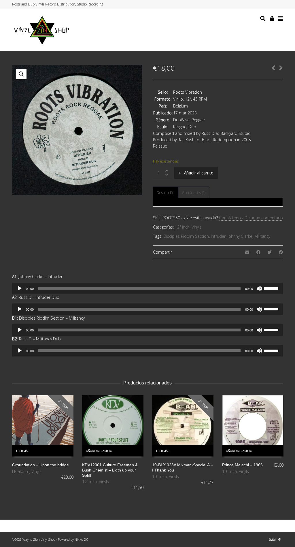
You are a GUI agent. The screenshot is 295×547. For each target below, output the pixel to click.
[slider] (272, 288)
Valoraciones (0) (193, 192)
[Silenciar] (259, 288)
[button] (21, 74)
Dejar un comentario (264, 217)
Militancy (262, 236)
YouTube (276, 4)
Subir (273, 539)
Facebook (265, 4)
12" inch (182, 227)
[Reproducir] (19, 288)
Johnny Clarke (240, 236)
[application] (147, 288)
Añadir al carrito (198, 173)
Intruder (218, 236)
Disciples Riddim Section (186, 236)
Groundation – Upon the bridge (40, 465)
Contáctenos (231, 217)
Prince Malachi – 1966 (242, 465)
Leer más (22, 451)
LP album (20, 471)
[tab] (165, 193)
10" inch (159, 476)
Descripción (166, 192)
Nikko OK (81, 539)
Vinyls (197, 227)
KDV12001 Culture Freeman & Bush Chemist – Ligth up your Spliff (110, 470)
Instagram (271, 4)
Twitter (260, 4)
